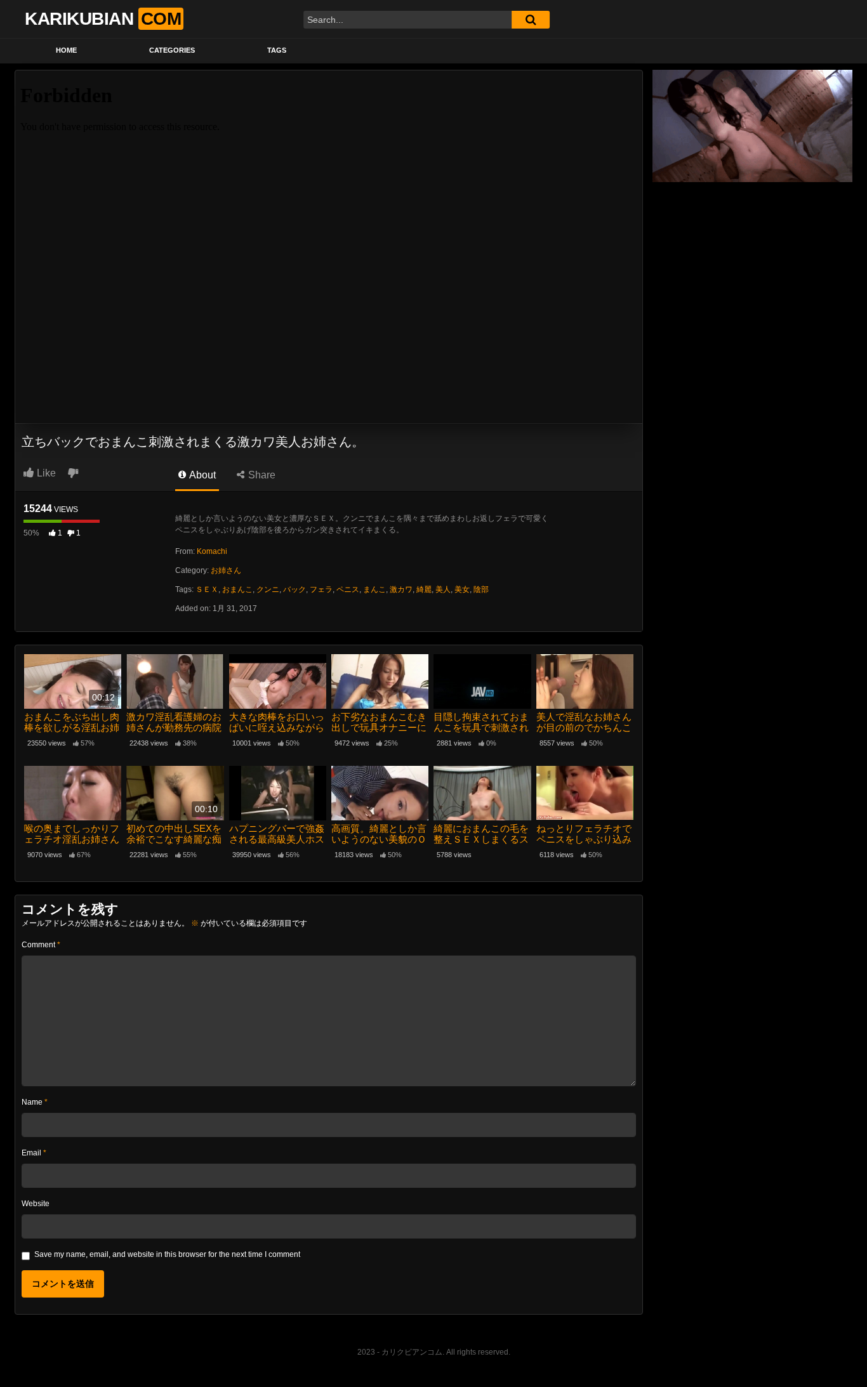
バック (294, 589)
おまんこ (237, 589)
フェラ (321, 589)
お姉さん (226, 570)
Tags (276, 50)
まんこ (374, 589)
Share (260, 475)
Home (66, 50)
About (201, 475)
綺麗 (424, 589)
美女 (462, 589)
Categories (172, 50)
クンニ (267, 589)
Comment (41, 944)
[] (531, 20)
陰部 (481, 589)
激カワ (401, 589)
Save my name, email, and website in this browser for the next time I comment (167, 1254)
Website (36, 1203)
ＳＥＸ (206, 589)
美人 (443, 589)
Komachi (212, 551)
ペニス (347, 589)
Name (35, 1102)
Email (34, 1152)
